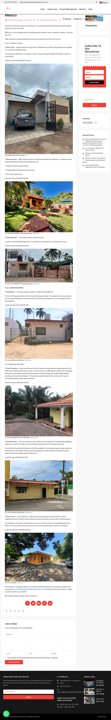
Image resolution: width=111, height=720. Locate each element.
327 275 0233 (11, 2)
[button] (6, 713)
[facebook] (96, 2)
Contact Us (78, 19)
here (25, 155)
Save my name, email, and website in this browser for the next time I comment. (32, 658)
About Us (82, 9)
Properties (67, 19)
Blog (90, 9)
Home (42, 9)
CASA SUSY (100, 699)
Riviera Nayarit (52, 20)
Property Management (68, 9)
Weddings (88, 19)
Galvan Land (52, 9)
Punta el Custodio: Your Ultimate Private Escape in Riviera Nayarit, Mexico (94, 160)
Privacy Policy (102, 717)
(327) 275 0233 (65, 686)
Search (94, 105)
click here (36, 233)
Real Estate (44, 20)
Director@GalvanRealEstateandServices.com (72, 692)
